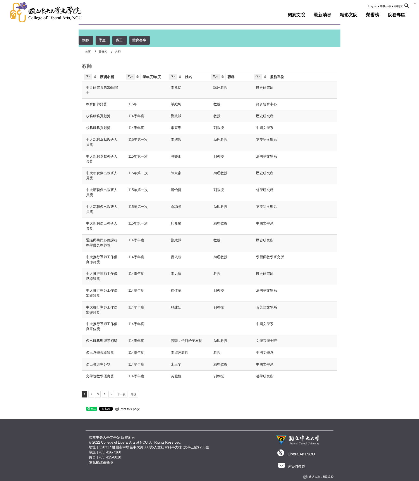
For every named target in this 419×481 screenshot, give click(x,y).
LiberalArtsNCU (301, 454)
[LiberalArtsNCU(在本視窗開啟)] (280, 454)
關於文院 (296, 14)
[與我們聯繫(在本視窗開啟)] (281, 466)
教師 (85, 40)
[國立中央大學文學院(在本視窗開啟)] (46, 12)
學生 (102, 40)
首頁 (88, 51)
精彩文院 (348, 14)
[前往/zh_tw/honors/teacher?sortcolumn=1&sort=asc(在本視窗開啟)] (95, 77)
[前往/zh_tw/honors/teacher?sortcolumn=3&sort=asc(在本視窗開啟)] (180, 77)
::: (366, 5)
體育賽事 (139, 40)
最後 (133, 394)
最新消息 (322, 14)
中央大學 (385, 6)
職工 (119, 40)
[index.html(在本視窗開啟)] (297, 442)
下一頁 (121, 394)
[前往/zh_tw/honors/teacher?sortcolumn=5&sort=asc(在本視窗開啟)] (265, 77)
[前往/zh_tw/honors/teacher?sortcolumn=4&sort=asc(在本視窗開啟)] (223, 77)
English (372, 6)
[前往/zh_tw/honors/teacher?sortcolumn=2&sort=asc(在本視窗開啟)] (138, 77)
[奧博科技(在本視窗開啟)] (306, 477)
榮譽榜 (372, 14)
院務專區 (396, 14)
